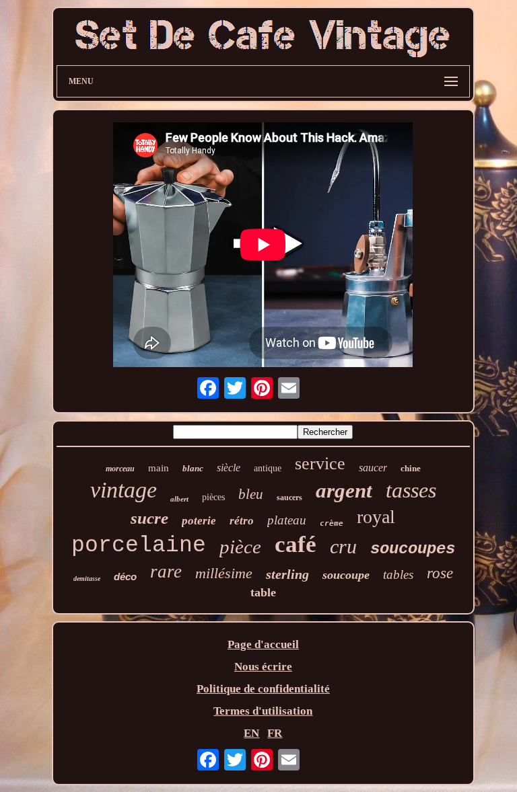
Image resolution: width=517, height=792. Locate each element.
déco (125, 576)
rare (166, 571)
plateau (286, 520)
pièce (240, 546)
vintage (123, 489)
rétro (242, 520)
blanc (192, 468)
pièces (213, 497)
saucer (373, 467)
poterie (199, 520)
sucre (149, 518)
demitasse (86, 578)
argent (344, 490)
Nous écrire (263, 666)
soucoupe (346, 575)
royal (376, 516)
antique (267, 468)
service (320, 463)
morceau (120, 468)
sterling (287, 574)
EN (251, 733)
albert (179, 499)
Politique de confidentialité (263, 688)
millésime (223, 573)
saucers (289, 497)
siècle (228, 467)
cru (343, 546)
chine (411, 468)
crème (331, 523)
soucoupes (412, 549)
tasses (411, 490)
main (158, 468)
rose (440, 573)
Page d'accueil (263, 644)
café (295, 544)
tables (398, 574)
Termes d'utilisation (262, 711)
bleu (250, 494)
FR (274, 733)
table (263, 592)
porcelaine (138, 545)
